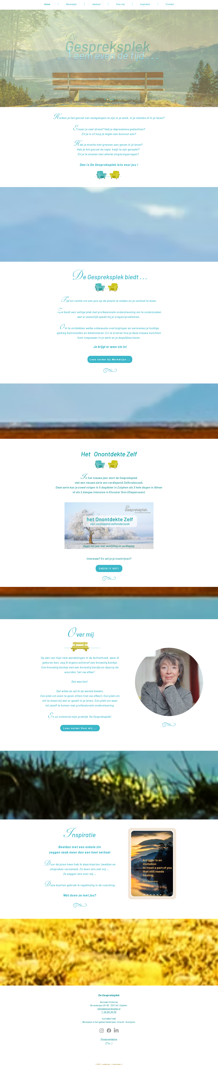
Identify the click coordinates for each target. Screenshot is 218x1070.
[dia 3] (150, 894)
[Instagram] (102, 1030)
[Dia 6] (160, 894)
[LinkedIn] (116, 1030)
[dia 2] (147, 894)
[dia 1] (143, 894)
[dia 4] (154, 894)
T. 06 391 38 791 (108, 1012)
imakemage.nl (117, 1064)
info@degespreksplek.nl (108, 1009)
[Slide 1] (110, 99)
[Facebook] (109, 1030)
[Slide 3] (107, 99)
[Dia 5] (157, 894)
